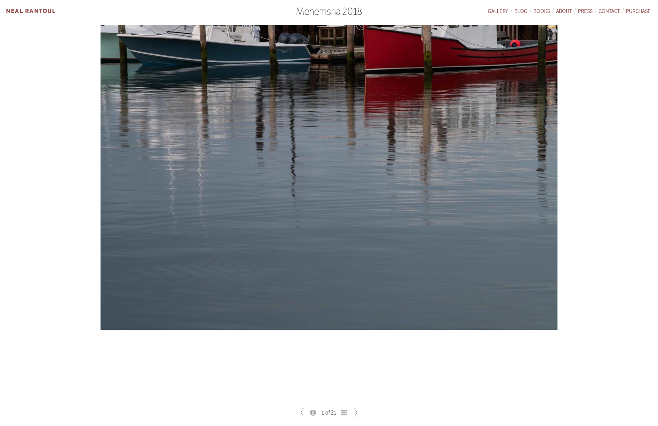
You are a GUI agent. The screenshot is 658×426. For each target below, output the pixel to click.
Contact (609, 11)
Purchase (638, 11)
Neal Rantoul (31, 10)
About (564, 11)
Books (541, 11)
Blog (520, 11)
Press (585, 11)
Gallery (498, 11)
